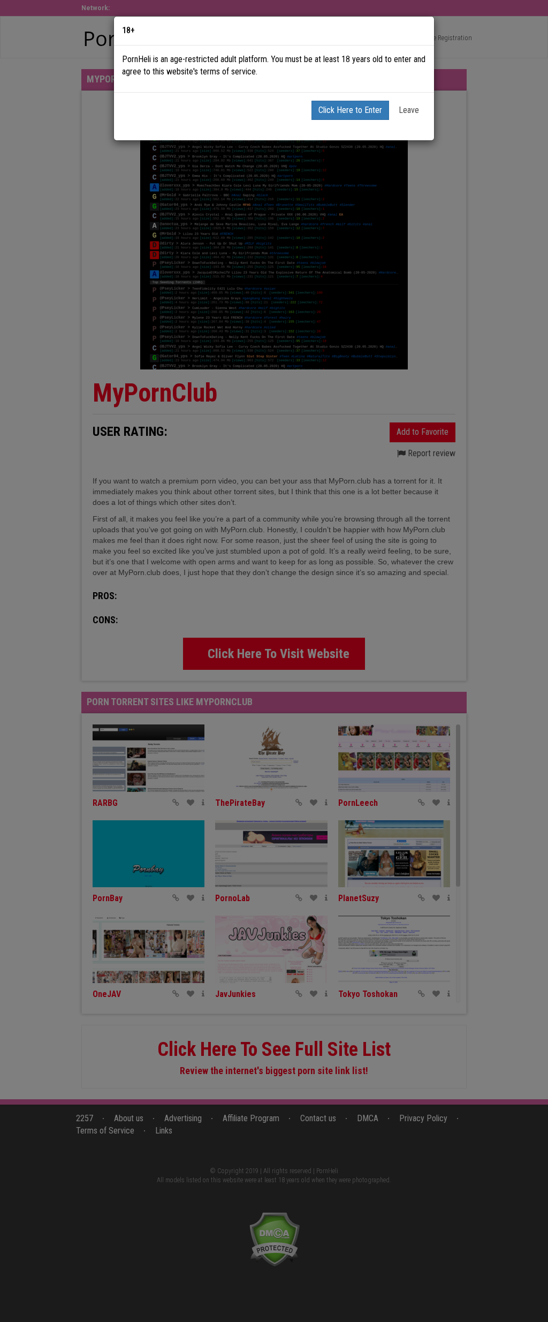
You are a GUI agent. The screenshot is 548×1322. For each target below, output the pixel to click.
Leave (409, 110)
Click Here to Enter (350, 110)
